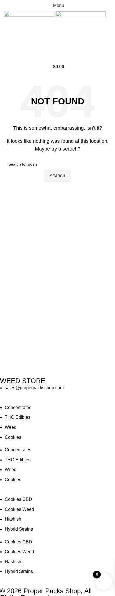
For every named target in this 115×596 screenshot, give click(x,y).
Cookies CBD (18, 499)
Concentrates (18, 407)
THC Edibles (17, 417)
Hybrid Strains (19, 529)
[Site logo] (30, 35)
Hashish (13, 519)
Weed (10, 427)
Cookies (13, 437)
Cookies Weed (19, 509)
